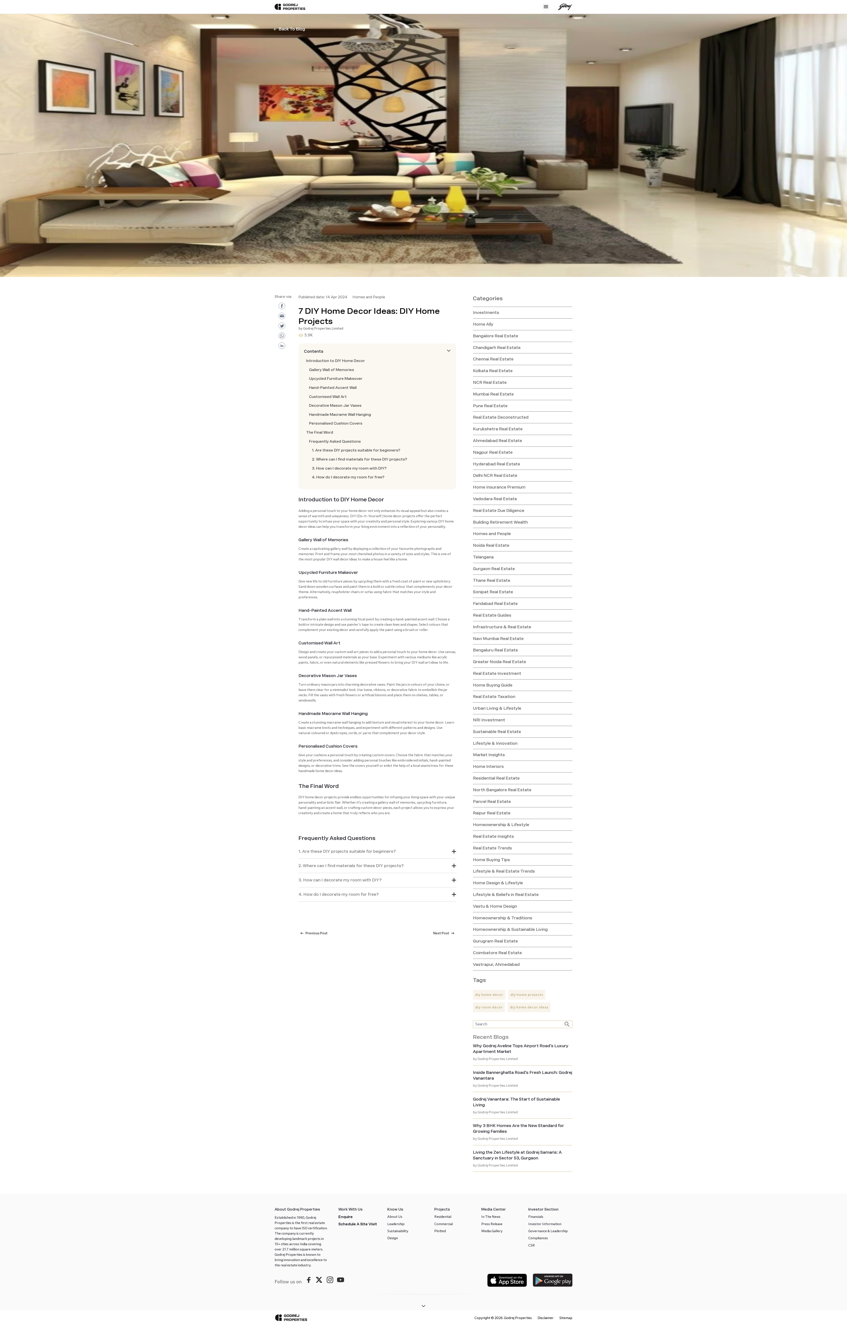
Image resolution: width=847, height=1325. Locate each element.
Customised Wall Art (328, 397)
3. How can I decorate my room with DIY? (349, 468)
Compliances (538, 1238)
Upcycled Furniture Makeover (335, 379)
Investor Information (544, 1224)
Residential (442, 1217)
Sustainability (397, 1231)
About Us (394, 1217)
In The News (490, 1217)
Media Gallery (491, 1231)
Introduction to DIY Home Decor (335, 361)
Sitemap (565, 1318)
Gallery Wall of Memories (331, 370)
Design (392, 1238)
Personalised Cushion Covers (335, 423)
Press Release (491, 1224)
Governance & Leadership (548, 1231)
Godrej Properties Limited (323, 328)
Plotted (440, 1231)
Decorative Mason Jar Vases (335, 405)
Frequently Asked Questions (335, 441)
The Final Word (319, 432)
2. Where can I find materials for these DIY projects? (359, 459)
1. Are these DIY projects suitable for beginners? (356, 450)
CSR (531, 1245)
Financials (535, 1217)
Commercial (443, 1224)
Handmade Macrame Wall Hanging (340, 414)
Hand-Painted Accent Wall (333, 388)
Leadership (396, 1224)
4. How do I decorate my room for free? (348, 477)
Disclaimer (546, 1318)
